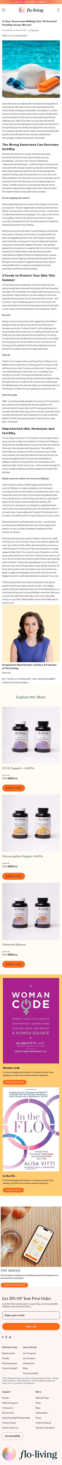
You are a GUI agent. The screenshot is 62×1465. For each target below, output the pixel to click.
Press (38, 1418)
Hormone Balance (14, 944)
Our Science (29, 1358)
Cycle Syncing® (9, 1368)
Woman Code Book (45, 1427)
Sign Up (31, 1326)
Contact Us (7, 1408)
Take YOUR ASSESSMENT (44, 679)
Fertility (5, 1358)
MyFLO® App (42, 1398)
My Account (8, 1413)
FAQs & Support (10, 1403)
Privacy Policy (9, 1423)
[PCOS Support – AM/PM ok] (31, 735)
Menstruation (8, 1353)
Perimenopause (9, 1363)
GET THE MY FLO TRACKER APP (16, 679)
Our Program (29, 1353)
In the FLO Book (43, 1423)
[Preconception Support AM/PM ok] (31, 823)
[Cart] (58, 9)
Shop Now (13, 788)
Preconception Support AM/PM (22, 856)
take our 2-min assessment (14, 35)
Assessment (28, 1363)
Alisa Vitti (35, 30)
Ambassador (42, 1413)
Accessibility (12, 1436)
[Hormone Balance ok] (31, 911)
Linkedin (6, 682)
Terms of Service (10, 1427)
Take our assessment (14, 1285)
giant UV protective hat (46, 512)
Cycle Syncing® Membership (16, 1418)
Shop (38, 1403)
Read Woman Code (15, 1082)
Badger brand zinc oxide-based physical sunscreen (25, 576)
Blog (25, 1368)
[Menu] (4, 10)
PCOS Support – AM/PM (18, 768)
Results (5, 1398)
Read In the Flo (13, 1190)
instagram (24, 682)
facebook (14, 682)
